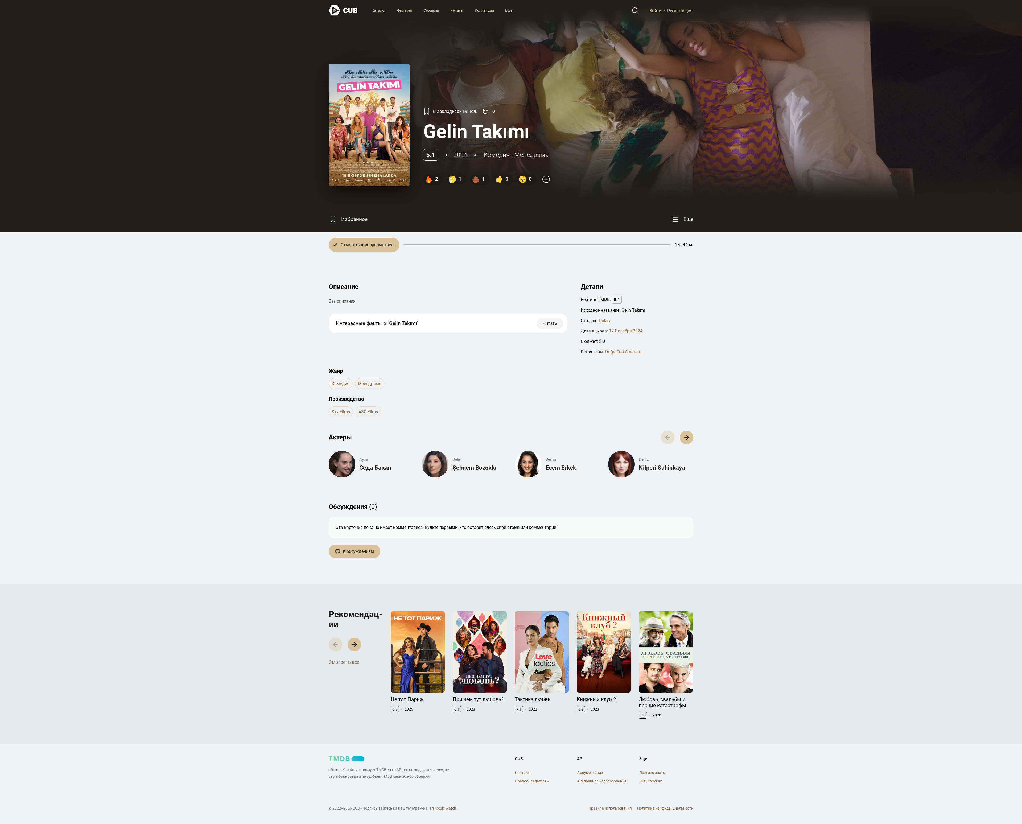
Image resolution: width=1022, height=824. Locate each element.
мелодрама (531, 155)
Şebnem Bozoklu (474, 467)
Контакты (524, 773)
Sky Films (341, 411)
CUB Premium (650, 781)
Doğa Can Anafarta (623, 351)
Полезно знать (652, 773)
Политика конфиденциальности (665, 808)
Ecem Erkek (561, 467)
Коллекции (484, 10)
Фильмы (404, 10)
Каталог (379, 10)
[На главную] (343, 10)
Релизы (457, 10)
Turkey (604, 320)
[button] (686, 437)
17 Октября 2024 (625, 330)
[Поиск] (635, 11)
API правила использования (602, 781)
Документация (590, 773)
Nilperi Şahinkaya (662, 467)
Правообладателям (532, 781)
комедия (497, 155)
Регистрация (680, 10)
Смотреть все (344, 662)
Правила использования (610, 808)
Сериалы (431, 10)
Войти (655, 10)
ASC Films (368, 411)
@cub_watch (445, 808)
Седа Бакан (375, 467)
